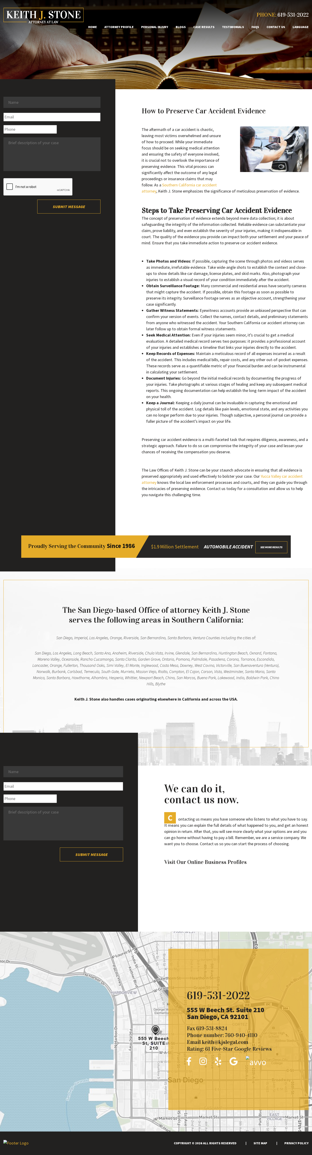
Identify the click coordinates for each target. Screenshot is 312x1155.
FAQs (255, 27)
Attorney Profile (119, 27)
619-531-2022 (293, 14)
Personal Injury (154, 27)
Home (92, 27)
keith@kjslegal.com (225, 1042)
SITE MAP (260, 1143)
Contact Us (276, 27)
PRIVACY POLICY (296, 1143)
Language (301, 27)
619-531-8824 (211, 1028)
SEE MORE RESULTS (271, 547)
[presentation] (38, 187)
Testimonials (233, 27)
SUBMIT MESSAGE (69, 206)
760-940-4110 (241, 1035)
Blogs (181, 27)
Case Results (203, 27)
